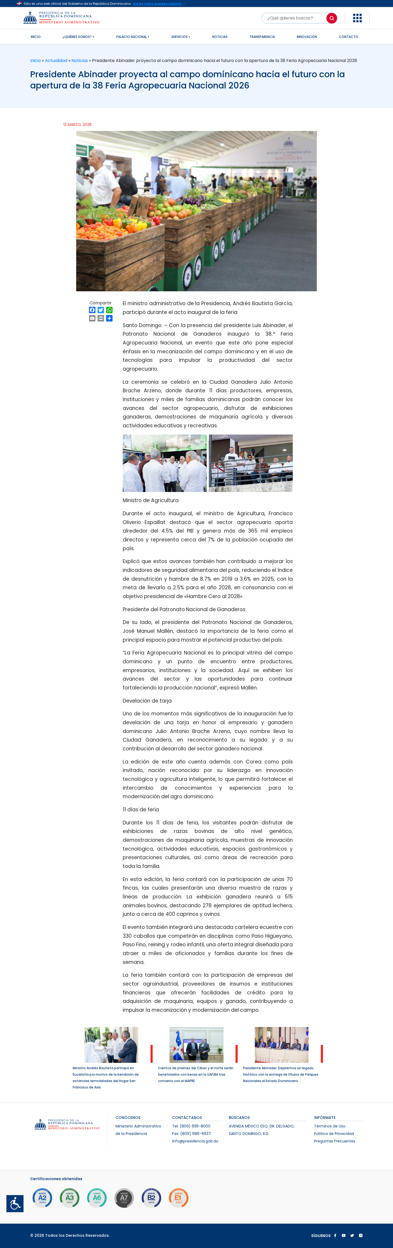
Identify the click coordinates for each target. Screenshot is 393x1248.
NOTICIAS (220, 36)
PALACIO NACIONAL (131, 36)
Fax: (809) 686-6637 (191, 1133)
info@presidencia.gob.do (195, 1141)
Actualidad (56, 60)
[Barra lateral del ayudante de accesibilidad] (12, 1201)
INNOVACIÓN (307, 36)
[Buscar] (331, 18)
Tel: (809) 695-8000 (191, 1126)
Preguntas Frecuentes (334, 1141)
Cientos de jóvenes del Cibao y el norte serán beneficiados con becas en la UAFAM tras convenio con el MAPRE (195, 1074)
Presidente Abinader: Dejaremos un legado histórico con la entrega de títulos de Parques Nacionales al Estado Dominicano (280, 1074)
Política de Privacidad (334, 1133)
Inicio (36, 60)
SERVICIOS (179, 36)
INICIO (36, 36)
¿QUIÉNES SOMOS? (77, 36)
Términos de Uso (329, 1126)
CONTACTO (348, 36)
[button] (357, 18)
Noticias (79, 60)
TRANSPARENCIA (262, 36)
